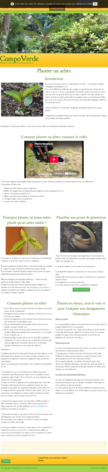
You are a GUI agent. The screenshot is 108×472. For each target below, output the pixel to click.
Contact (99, 8)
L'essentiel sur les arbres (38, 8)
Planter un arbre (57, 8)
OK (95, 4)
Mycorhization (87, 8)
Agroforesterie (72, 8)
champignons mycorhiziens (39, 287)
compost (15, 372)
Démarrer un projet (81, 289)
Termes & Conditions (99, 468)
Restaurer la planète (19, 8)
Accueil (5, 8)
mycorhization (40, 406)
